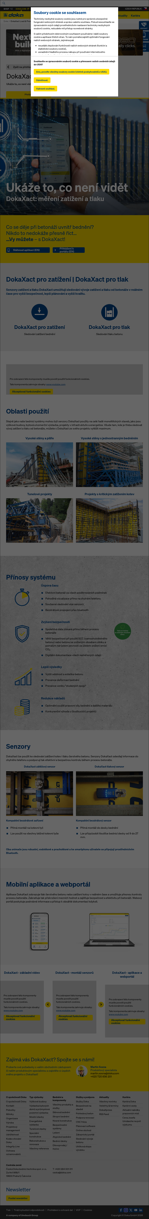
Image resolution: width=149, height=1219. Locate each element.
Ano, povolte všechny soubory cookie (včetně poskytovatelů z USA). (71, 71)
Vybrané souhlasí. (45, 88)
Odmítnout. (42, 80)
